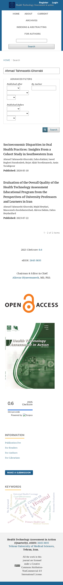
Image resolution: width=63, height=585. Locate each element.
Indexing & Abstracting (32, 27)
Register (43, 2)
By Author (37, 84)
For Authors (33, 33)
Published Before (15, 104)
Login (55, 2)
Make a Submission (19, 472)
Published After (14, 84)
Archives (31, 20)
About (28, 13)
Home (16, 13)
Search (31, 46)
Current (42, 13)
